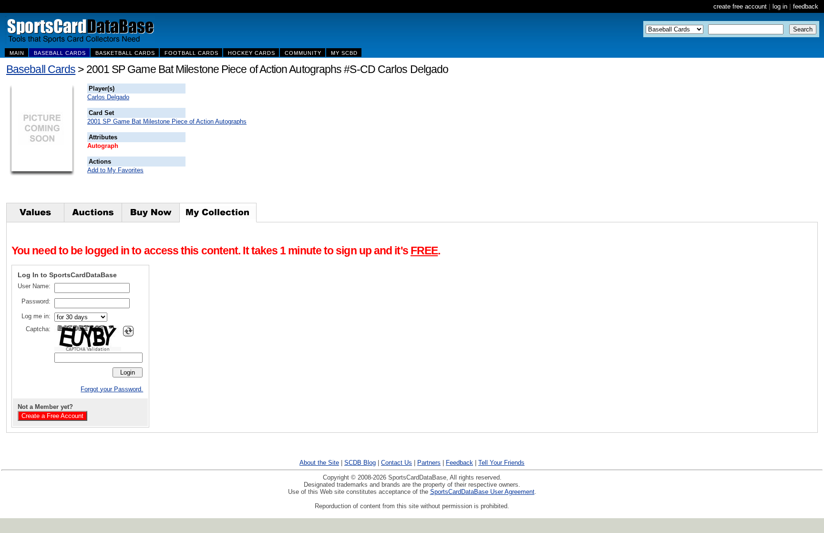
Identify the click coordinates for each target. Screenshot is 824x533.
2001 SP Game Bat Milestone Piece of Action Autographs (167, 121)
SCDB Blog (360, 462)
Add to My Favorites (115, 170)
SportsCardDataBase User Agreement (482, 491)
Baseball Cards (40, 69)
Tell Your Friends (501, 462)
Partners (429, 462)
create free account (740, 6)
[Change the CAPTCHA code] (128, 331)
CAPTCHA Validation (88, 349)
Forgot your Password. (112, 389)
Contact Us (396, 462)
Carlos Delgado (108, 97)
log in (779, 6)
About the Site (319, 462)
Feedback (459, 462)
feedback (805, 6)
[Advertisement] (358, 143)
